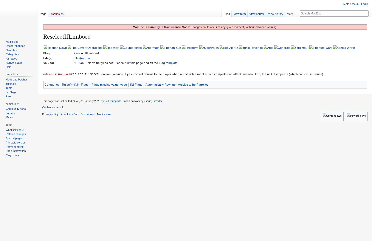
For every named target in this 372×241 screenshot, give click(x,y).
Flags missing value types (109, 84)
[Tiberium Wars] (320, 47)
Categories (52, 84)
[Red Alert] (111, 47)
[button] (291, 13)
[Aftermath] (151, 47)
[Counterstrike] (131, 47)
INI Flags (136, 84)
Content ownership (53, 107)
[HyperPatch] (209, 47)
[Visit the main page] (19, 17)
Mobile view (104, 114)
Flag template (168, 63)
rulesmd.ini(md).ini (55, 74)
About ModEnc (69, 114)
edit (127, 63)
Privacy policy (50, 114)
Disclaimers (88, 114)
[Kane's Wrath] (344, 47)
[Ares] (268, 47)
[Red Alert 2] (229, 47)
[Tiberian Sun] (170, 47)
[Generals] (282, 47)
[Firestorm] (190, 47)
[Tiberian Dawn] (55, 47)
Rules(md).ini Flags (75, 84)
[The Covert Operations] (85, 47)
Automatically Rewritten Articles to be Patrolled (177, 84)
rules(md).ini (81, 58)
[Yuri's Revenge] (251, 47)
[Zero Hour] (299, 47)
